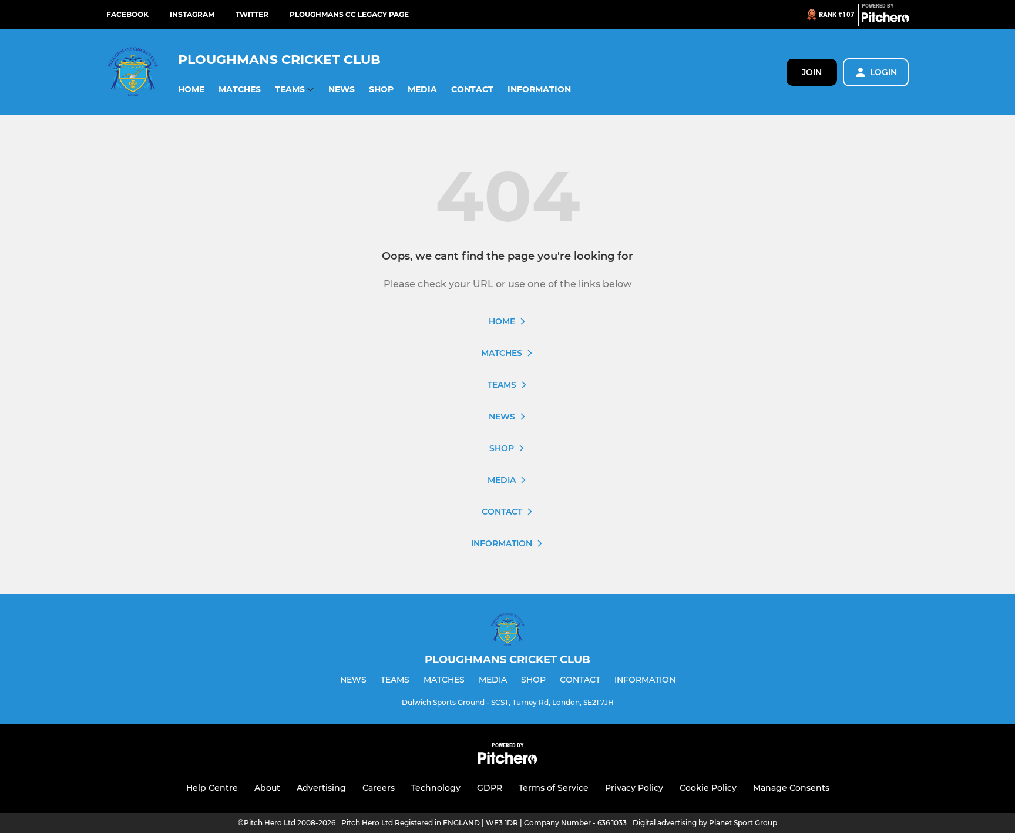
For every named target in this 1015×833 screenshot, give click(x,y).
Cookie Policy (708, 787)
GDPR (489, 787)
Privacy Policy (634, 787)
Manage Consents (791, 787)
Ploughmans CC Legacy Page (349, 14)
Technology (436, 787)
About (267, 787)
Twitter (252, 14)
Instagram (192, 14)
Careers (378, 787)
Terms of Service (554, 787)
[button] (191, 89)
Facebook (127, 14)
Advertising (321, 787)
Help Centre (212, 787)
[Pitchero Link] (885, 19)
